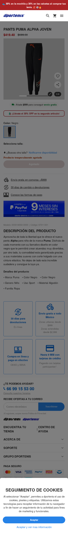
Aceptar (34, 520)
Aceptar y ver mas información (34, 527)
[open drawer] (61, 15)
